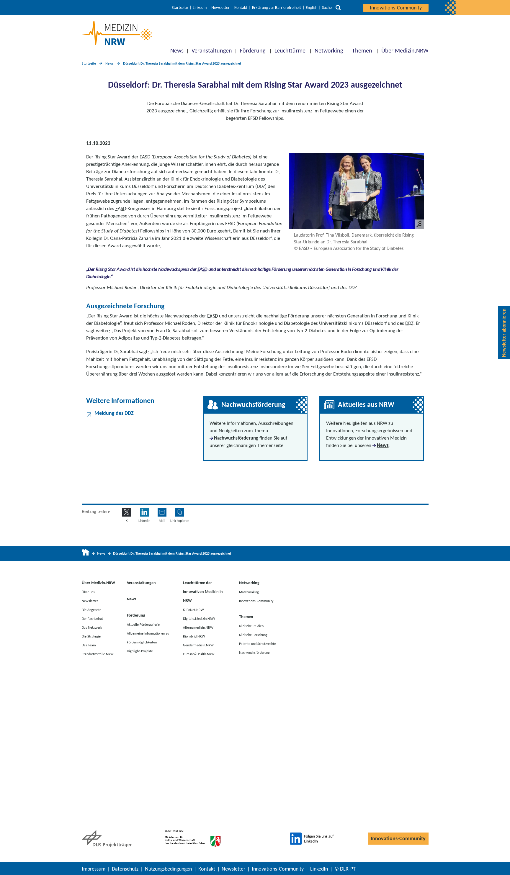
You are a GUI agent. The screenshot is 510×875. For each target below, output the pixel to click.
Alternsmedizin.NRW (198, 627)
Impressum (93, 869)
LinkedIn (200, 7)
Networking (329, 50)
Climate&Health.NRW (199, 654)
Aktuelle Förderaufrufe (143, 624)
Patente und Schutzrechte (257, 643)
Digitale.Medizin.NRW (199, 618)
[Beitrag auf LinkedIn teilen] (144, 512)
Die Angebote (91, 609)
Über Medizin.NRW (405, 50)
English (311, 7)
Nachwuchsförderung (236, 438)
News (177, 50)
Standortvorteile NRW (98, 654)
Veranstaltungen (212, 50)
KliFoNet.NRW (193, 609)
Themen (362, 50)
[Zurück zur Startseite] (117, 33)
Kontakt (240, 7)
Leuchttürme (289, 50)
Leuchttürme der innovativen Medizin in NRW (203, 591)
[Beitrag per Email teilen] (162, 512)
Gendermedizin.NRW (198, 645)
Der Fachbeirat (92, 618)
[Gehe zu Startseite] (86, 553)
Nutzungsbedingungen (168, 869)
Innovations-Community (396, 7)
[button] (179, 512)
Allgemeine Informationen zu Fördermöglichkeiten (148, 637)
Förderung (252, 50)
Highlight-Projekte (140, 651)
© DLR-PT (345, 869)
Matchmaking (249, 592)
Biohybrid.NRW (194, 636)
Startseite (180, 7)
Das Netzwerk (92, 627)
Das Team (89, 645)
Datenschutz (125, 869)
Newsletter (220, 7)
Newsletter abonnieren (504, 333)
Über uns (88, 592)
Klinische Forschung (253, 635)
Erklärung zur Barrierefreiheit (276, 7)
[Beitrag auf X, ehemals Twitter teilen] (126, 512)
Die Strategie (91, 636)
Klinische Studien (251, 626)
